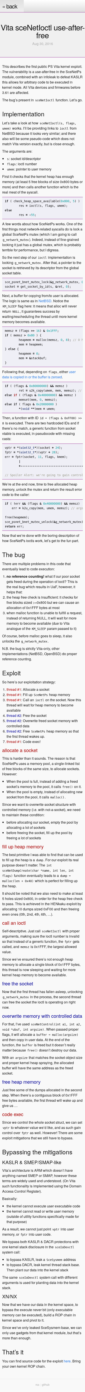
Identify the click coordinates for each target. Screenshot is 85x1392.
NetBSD (45, 300)
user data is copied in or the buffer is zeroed (39, 374)
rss (37, 1384)
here (67, 1361)
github (45, 1384)
